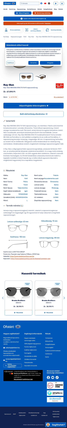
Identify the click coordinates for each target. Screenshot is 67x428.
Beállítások (10, 63)
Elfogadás (50, 63)
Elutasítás (34, 63)
